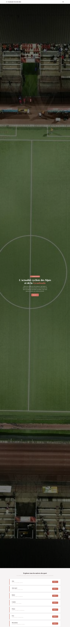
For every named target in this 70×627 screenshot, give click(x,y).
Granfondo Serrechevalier (13, 2)
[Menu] (63, 2)
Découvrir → (35, 294)
